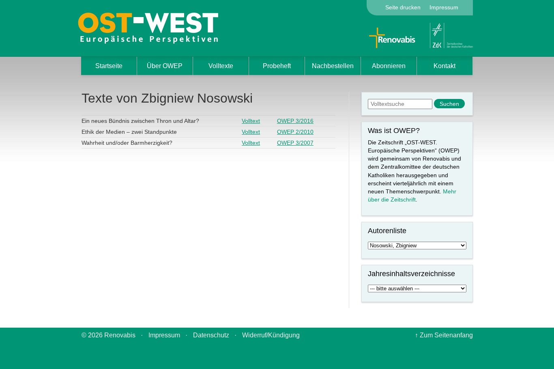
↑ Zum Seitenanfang (444, 335)
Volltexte (220, 65)
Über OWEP (165, 65)
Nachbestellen (333, 65)
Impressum (443, 7)
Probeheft (277, 65)
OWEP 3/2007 (295, 142)
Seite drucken (403, 7)
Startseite (108, 65)
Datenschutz (211, 335)
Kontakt (444, 65)
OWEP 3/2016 (295, 121)
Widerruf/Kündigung (271, 335)
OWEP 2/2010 (295, 132)
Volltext (251, 121)
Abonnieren (389, 65)
